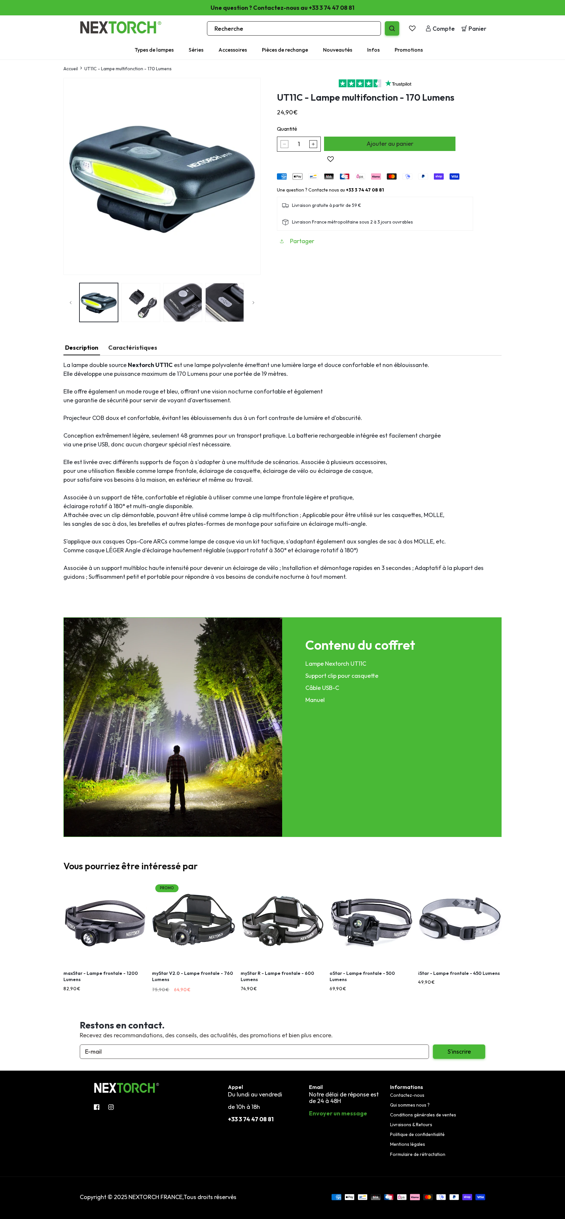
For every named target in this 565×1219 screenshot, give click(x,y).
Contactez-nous (407, 1095)
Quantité (287, 128)
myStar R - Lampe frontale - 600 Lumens (277, 976)
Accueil (70, 69)
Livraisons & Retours (411, 1124)
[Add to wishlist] (330, 159)
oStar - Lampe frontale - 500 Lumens (362, 976)
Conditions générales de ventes (423, 1115)
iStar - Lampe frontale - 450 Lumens (459, 973)
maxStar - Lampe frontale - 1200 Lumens (100, 976)
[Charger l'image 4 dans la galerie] (224, 302)
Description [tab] (81, 347)
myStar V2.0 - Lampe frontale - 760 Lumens (192, 976)
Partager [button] (302, 241)
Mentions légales (407, 1144)
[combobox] (294, 28)
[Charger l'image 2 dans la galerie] (140, 302)
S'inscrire (459, 1051)
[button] (158, 50)
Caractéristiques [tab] (132, 347)
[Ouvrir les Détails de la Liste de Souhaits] (412, 28)
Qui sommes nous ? (410, 1105)
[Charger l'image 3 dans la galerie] (182, 302)
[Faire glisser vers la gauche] (70, 302)
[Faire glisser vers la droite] (253, 302)
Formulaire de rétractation (417, 1154)
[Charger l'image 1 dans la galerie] (98, 302)
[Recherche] (392, 28)
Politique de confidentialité (417, 1134)
